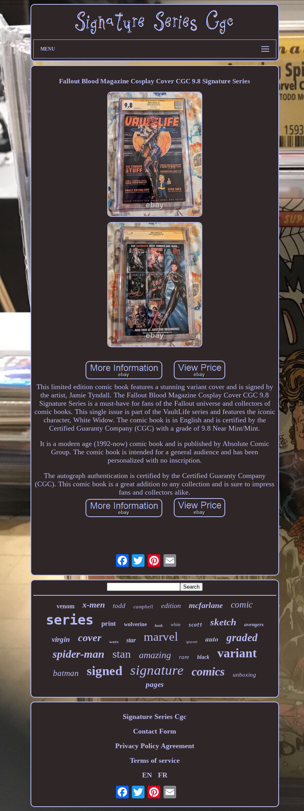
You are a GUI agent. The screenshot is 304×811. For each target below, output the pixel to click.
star (131, 640)
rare (184, 657)
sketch (223, 622)
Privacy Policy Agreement (154, 746)
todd (119, 606)
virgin (61, 639)
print (108, 623)
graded (242, 638)
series (69, 620)
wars (113, 641)
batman (66, 673)
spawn (192, 641)
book (159, 625)
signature (157, 670)
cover (89, 638)
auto (211, 639)
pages (154, 684)
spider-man (78, 654)
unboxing (244, 675)
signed (104, 671)
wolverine (135, 624)
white (175, 624)
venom (65, 606)
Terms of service (155, 760)
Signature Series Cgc (154, 717)
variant (237, 653)
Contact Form (154, 731)
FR (162, 775)
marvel (161, 637)
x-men (93, 605)
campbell (143, 607)
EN (147, 775)
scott (195, 625)
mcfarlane (206, 605)
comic (242, 605)
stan (121, 653)
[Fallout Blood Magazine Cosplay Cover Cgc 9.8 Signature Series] (155, 155)
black (203, 657)
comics (208, 671)
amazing (155, 655)
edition (171, 606)
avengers (254, 624)
